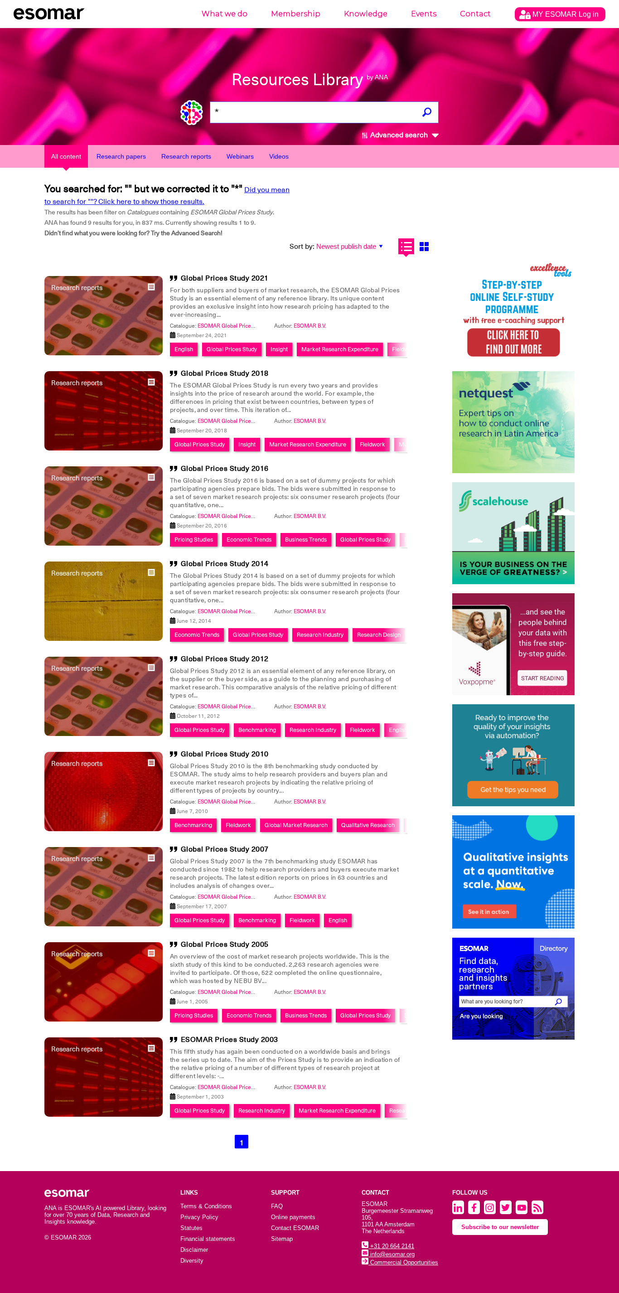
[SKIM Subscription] (513, 755)
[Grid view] (424, 246)
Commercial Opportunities (403, 1262)
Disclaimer (194, 1249)
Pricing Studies (193, 539)
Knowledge (365, 14)
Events (423, 14)
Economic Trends (249, 539)
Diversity (191, 1260)
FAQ (277, 1206)
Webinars (240, 156)
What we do (224, 14)
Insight (279, 349)
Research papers (121, 156)
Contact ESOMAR (295, 1228)
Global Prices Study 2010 (225, 754)
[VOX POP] (513, 644)
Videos (279, 156)
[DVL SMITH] (513, 311)
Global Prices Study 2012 (225, 658)
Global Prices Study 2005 (225, 944)
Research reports (186, 156)
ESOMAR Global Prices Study (233, 325)
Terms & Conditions (206, 1206)
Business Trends (306, 539)
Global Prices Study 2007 (225, 849)
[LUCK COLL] (513, 533)
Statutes (191, 1228)
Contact (475, 14)
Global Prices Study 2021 (225, 278)
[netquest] (513, 422)
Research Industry (320, 635)
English (183, 349)
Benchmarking (257, 730)
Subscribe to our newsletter (500, 1227)
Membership (295, 14)
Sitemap (282, 1238)
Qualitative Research (368, 825)
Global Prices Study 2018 (225, 373)
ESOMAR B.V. (310, 325)
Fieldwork (404, 349)
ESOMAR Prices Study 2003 (229, 1039)
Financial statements (207, 1238)
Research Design (379, 635)
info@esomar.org (391, 1254)
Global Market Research (296, 825)
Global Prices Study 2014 (225, 563)
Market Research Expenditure (339, 349)
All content (66, 156)
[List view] (406, 246)
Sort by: (302, 246)
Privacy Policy (199, 1217)
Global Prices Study (232, 349)
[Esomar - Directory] (513, 989)
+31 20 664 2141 (391, 1246)
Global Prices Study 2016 (225, 468)
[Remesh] (513, 872)
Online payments (293, 1217)
